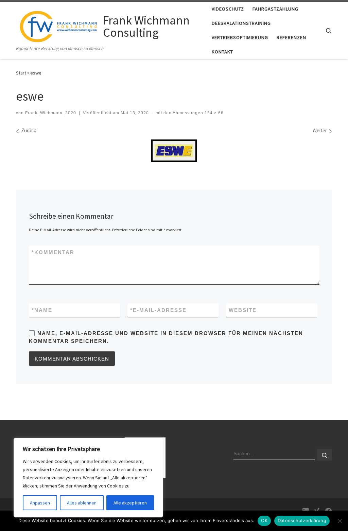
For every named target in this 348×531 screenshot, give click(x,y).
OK (264, 520)
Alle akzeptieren (130, 503)
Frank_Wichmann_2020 (50, 113)
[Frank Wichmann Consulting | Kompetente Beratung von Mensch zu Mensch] (58, 25)
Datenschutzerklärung (302, 520)
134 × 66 (213, 113)
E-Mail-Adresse (158, 310)
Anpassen (40, 503)
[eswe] (174, 150)
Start (21, 73)
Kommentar (53, 252)
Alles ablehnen (82, 503)
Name (42, 310)
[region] (88, 477)
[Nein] (339, 520)
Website (243, 310)
